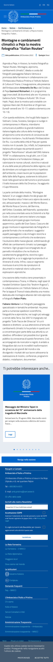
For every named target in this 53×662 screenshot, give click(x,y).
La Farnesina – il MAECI (15, 548)
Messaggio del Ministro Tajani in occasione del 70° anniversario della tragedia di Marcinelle (23, 410)
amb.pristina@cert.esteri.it (23, 491)
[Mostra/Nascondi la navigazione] (5, 16)
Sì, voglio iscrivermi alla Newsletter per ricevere (23, 527)
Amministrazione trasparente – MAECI (21, 631)
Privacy (39, 518)
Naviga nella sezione (26, 459)
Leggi (11, 434)
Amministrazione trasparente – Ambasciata (23, 626)
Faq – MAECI (10, 590)
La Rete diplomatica (13, 553)
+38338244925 (15, 486)
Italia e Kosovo (11, 606)
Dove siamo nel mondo (15, 564)
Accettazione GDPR (13, 512)
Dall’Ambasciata (25, 27)
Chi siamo (9, 601)
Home (4, 27)
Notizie (12, 27)
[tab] (14, 449)
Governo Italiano (9, 5)
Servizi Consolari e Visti (15, 611)
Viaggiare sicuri (11, 559)
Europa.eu (13, 580)
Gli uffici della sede (13, 496)
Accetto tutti (42, 658)
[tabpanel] (26, 411)
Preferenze (24, 658)
